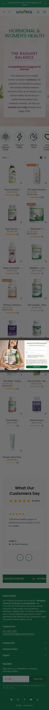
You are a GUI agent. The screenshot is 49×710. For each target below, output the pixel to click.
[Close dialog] (48, 341)
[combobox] (28, 352)
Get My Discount (36, 366)
